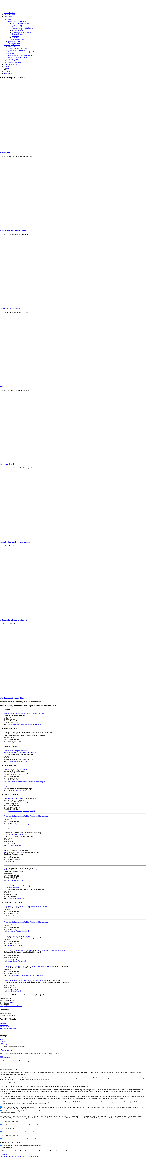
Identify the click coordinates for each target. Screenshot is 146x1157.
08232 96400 (9, 1002)
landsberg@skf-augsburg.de (16, 917)
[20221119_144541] (51, 694)
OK (1, 1057)
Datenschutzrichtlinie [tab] (6, 1147)
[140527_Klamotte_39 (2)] (51, 616)
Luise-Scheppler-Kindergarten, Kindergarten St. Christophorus (23, 980)
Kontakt (2, 1039)
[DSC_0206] (51, 460)
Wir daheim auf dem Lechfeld (12, 698)
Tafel (2, 386)
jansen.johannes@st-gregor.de (17, 961)
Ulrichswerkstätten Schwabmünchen (15, 834)
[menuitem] (75, 31)
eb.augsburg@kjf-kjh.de (15, 945)
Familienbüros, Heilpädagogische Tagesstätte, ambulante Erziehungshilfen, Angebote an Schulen (34, 950)
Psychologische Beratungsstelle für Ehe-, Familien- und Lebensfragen (26, 816)
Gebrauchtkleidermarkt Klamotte (13, 620)
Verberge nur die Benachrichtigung (27, 1156)
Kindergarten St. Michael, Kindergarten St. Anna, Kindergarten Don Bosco (27, 966)
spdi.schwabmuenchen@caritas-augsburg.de (21, 811)
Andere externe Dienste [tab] (7, 1113)
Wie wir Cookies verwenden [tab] (9, 1069)
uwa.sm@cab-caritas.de (15, 845)
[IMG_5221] (51, 304)
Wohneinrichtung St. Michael (13, 852)
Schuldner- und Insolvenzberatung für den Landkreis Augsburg (24, 713)
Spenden (2, 1043)
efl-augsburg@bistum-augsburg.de (18, 825)
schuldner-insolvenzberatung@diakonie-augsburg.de (24, 724)
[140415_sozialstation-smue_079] (51, 149)
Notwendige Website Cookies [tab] (9, 1083)
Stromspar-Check (7, 464)
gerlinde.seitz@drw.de (15, 863)
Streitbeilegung (4, 1026)
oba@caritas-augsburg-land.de (17, 898)
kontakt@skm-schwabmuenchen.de (19, 743)
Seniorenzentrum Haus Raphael (13, 230)
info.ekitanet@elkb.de (14, 991)
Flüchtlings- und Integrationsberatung (15, 751)
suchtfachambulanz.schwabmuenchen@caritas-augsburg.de (26, 782)
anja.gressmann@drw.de (15, 880)
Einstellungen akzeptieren (8, 1156)
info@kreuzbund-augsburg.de (16, 790)
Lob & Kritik (4, 1045)
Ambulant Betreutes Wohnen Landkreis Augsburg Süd (21, 870)
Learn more (6, 1057)
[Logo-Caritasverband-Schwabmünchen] (15, 9)
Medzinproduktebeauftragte (8, 1028)
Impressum (3, 1023)
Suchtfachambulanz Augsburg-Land (15, 769)
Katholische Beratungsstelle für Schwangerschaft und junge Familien (25, 906)
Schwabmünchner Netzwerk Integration (16, 542)
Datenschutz (4, 1025)
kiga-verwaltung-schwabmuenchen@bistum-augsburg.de (25, 975)
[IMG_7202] (51, 382)
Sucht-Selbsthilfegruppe (11, 787)
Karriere (2, 1041)
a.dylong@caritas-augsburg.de (17, 761)
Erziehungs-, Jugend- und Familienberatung (17, 936)
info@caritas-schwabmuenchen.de (11, 1006)
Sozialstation (5, 153)
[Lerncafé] (51, 538)
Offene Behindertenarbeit (12, 887)
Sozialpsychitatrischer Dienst (13, 798)
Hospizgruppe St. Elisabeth (11, 308)
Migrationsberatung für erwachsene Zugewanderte (20, 752)
